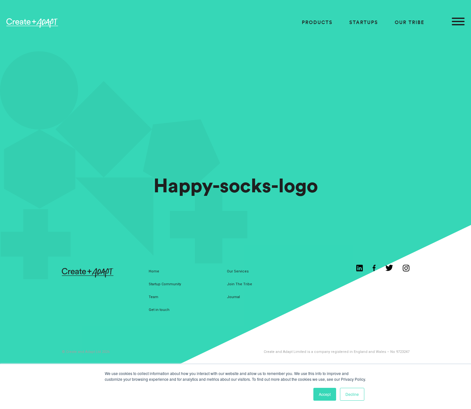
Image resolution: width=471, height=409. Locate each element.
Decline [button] (352, 394)
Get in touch (159, 310)
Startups (363, 22)
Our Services (238, 271)
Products (317, 22)
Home (154, 271)
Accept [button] (325, 394)
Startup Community (165, 284)
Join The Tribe (239, 284)
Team (153, 297)
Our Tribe (410, 22)
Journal (233, 297)
